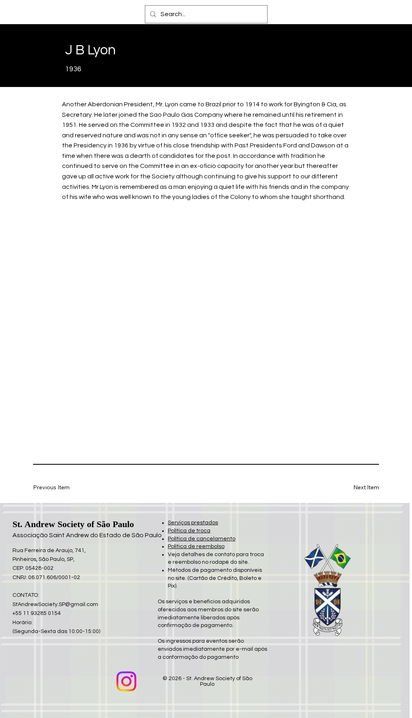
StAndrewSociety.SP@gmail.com (55, 604)
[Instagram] (126, 681)
